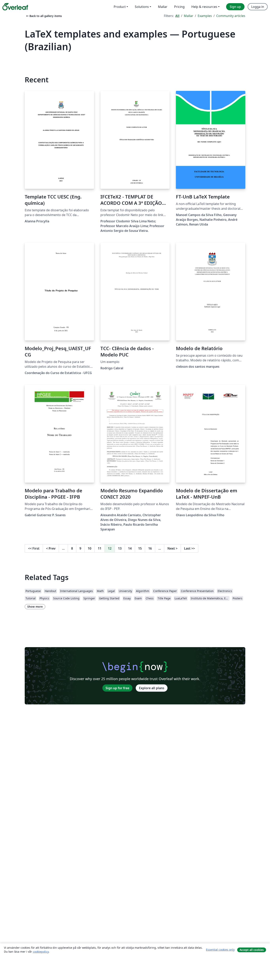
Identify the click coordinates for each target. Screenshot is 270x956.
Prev (51, 548)
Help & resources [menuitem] (204, 7)
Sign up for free (117, 688)
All (177, 16)
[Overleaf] (15, 6)
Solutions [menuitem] (142, 7)
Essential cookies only (220, 949)
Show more (35, 606)
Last (189, 548)
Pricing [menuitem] (179, 7)
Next (172, 548)
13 (120, 548)
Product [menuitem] (120, 7)
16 (150, 548)
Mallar (188, 16)
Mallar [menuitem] (162, 7)
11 (99, 548)
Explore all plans (151, 688)
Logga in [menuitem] (257, 7)
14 (130, 548)
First (34, 548)
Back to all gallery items (43, 16)
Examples (205, 16)
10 (89, 548)
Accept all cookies (252, 950)
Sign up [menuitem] (235, 7)
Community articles (230, 16)
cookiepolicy (41, 951)
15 (140, 548)
